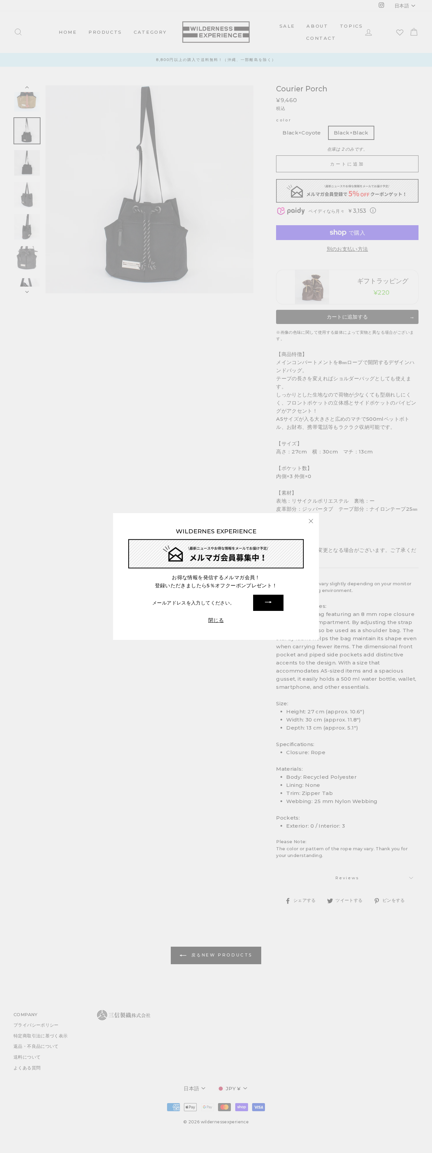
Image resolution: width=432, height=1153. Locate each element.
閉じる (216, 620)
